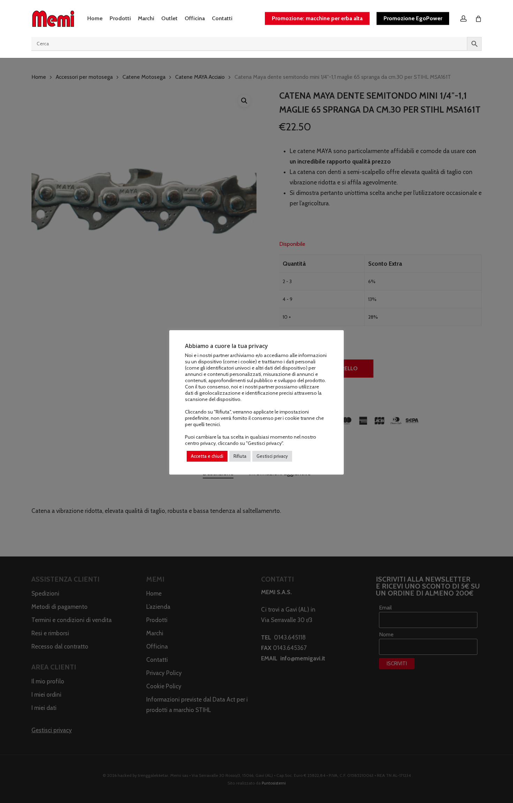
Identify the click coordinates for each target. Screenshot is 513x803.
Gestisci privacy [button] (272, 456)
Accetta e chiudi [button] (207, 456)
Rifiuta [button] (239, 456)
